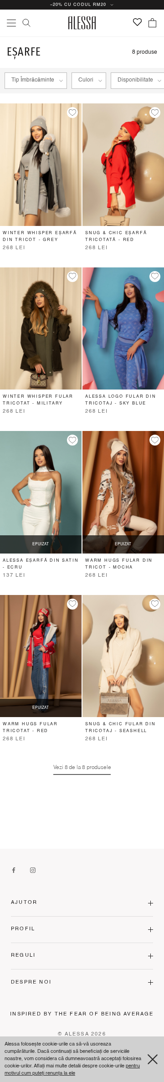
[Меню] (11, 23)
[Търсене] (26, 23)
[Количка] (152, 22)
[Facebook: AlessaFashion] (14, 870)
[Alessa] (82, 23)
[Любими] (137, 22)
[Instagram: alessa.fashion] (33, 870)
